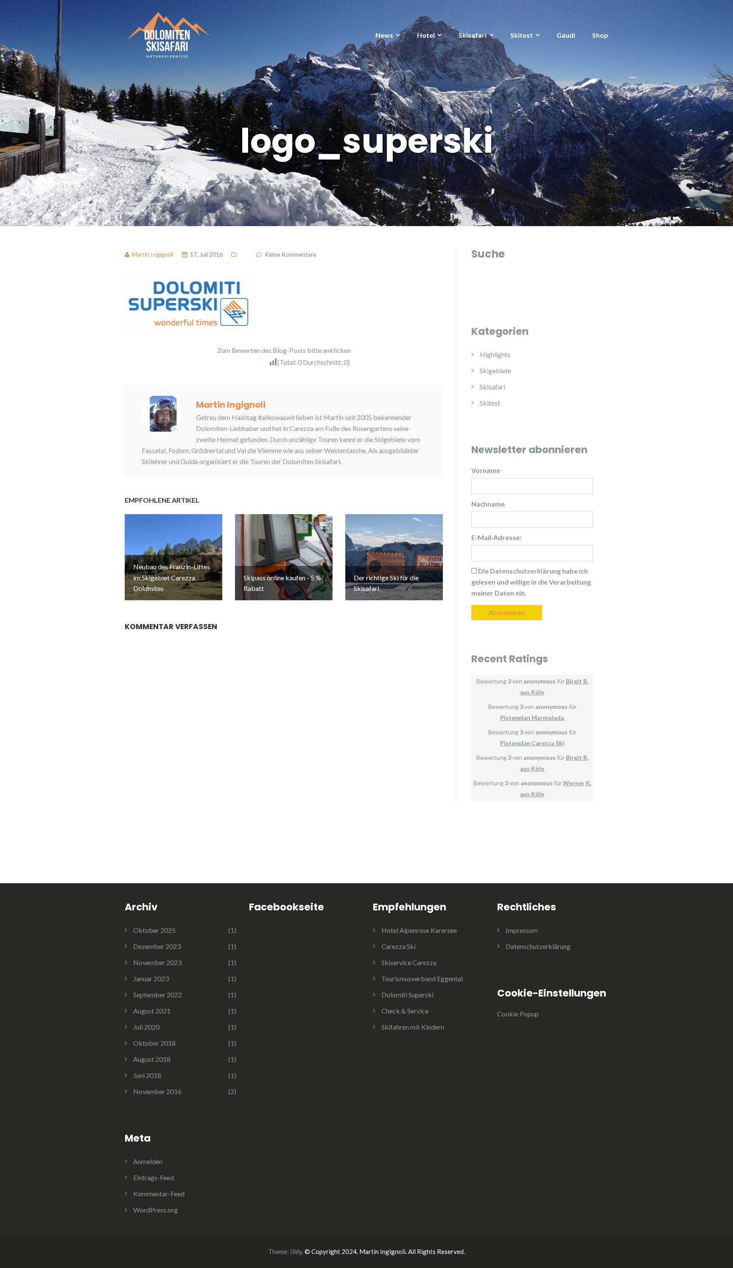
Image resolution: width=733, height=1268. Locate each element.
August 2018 (152, 1059)
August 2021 (152, 1011)
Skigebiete (495, 371)
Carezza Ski (398, 946)
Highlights (495, 354)
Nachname (488, 504)
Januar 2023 (151, 978)
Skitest (521, 35)
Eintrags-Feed (153, 1177)
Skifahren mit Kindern (412, 1027)
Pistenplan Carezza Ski (532, 743)
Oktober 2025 (154, 930)
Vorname (485, 470)
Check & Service (404, 1011)
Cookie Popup (518, 1014)
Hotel (426, 35)
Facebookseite (286, 907)
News (384, 35)
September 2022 (157, 995)
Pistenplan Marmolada (532, 717)
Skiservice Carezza (408, 962)
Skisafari (473, 35)
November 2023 (157, 962)
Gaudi (566, 35)
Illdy (296, 1251)
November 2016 (157, 1091)
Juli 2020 (146, 1027)
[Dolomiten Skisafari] (167, 33)
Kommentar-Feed (159, 1194)
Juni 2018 (147, 1075)
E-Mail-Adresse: (496, 537)
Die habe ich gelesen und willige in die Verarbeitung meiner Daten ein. (531, 582)
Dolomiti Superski (407, 995)
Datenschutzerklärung (538, 946)
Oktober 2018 (154, 1043)
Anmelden (147, 1161)
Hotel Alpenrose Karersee (419, 930)
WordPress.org (155, 1210)
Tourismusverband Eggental (422, 978)
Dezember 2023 (157, 946)
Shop (600, 35)
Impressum (522, 930)
